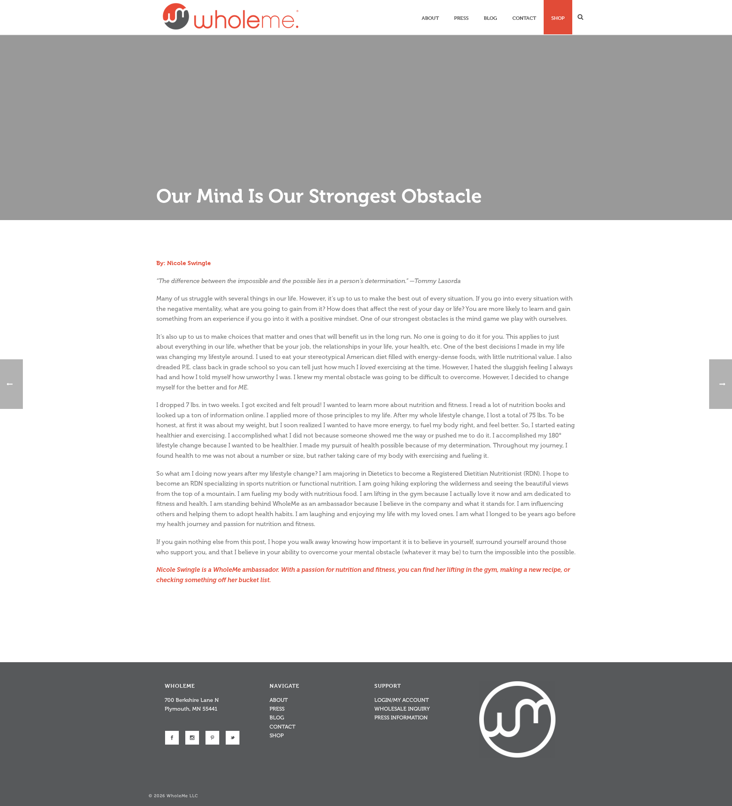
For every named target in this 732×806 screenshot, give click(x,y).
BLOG (277, 717)
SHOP (277, 735)
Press (461, 18)
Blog (490, 18)
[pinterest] (212, 737)
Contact (524, 18)
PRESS (277, 709)
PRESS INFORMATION (401, 717)
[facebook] (172, 737)
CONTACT (282, 727)
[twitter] (232, 737)
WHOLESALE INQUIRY (402, 709)
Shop (558, 18)
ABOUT (279, 700)
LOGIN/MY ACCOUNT (401, 700)
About (430, 18)
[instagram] (192, 737)
